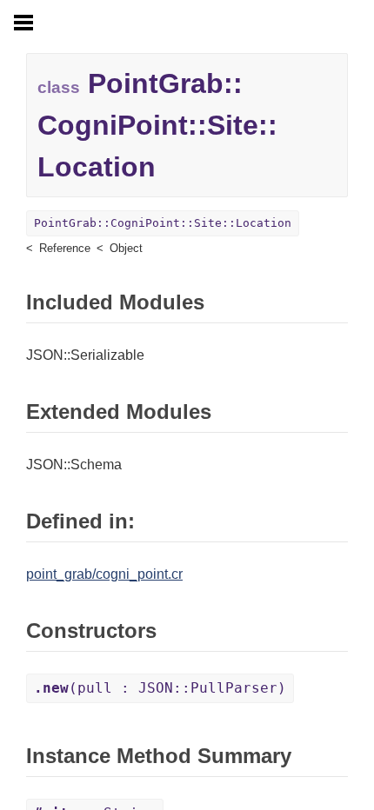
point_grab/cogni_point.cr (104, 574)
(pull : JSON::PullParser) (160, 688)
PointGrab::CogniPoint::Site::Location (162, 222)
